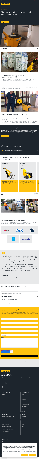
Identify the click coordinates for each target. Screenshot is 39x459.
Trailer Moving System (25, 404)
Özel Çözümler (23, 411)
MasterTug (23, 395)
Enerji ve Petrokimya (5, 427)
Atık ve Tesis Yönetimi (5, 431)
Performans (4, 395)
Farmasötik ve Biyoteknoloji (6, 426)
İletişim (22, 426)
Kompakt (3, 394)
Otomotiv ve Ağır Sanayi (6, 424)
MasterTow (23, 397)
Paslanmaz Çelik (24, 406)
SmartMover (23, 394)
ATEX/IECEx (23, 408)
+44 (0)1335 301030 (4, 0)
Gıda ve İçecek (4, 433)
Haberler (22, 424)
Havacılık (3, 422)
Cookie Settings (3, 458)
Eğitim (3, 441)
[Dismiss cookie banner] (35, 444)
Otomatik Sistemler (24, 409)
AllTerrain (23, 401)
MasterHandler (23, 399)
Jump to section (4, 48)
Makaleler (23, 417)
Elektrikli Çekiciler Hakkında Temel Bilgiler (9, 416)
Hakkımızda (23, 422)
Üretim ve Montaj (5, 434)
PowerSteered (23, 402)
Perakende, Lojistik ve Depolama (7, 429)
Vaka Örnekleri (23, 416)
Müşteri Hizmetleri (5, 439)
